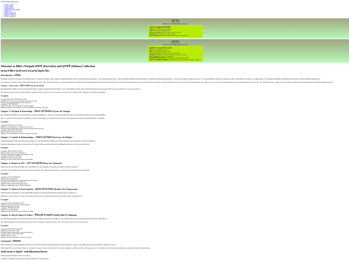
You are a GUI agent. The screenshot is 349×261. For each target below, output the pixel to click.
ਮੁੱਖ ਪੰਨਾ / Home (9, 4)
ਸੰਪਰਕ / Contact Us (10, 16)
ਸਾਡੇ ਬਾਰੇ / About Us (10, 14)
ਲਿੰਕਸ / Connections (10, 13)
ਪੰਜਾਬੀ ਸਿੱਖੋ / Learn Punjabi (12, 9)
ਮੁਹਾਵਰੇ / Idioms (9, 8)
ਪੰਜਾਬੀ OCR (7, 11)
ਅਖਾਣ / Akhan (8, 6)
